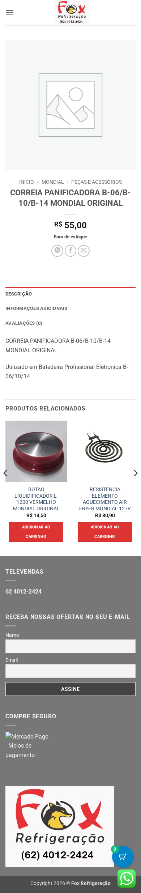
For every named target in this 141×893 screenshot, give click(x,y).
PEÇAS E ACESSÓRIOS (96, 182)
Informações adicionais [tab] (36, 308)
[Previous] (5, 487)
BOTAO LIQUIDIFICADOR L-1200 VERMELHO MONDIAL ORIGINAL (36, 498)
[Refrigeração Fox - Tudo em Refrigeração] (72, 12)
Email (11, 660)
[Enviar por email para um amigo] (84, 251)
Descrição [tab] (18, 294)
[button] (9, 12)
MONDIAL (53, 182)
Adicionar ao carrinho (36, 532)
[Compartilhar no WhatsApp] (57, 251)
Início (26, 182)
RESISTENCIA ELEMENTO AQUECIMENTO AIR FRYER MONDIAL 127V (105, 498)
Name (12, 635)
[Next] (135, 487)
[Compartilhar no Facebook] (71, 251)
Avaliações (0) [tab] (24, 323)
